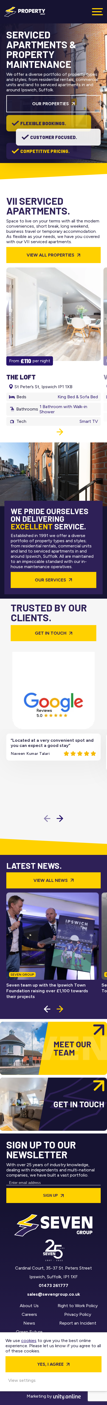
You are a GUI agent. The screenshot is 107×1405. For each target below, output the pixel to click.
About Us (29, 1305)
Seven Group (24, 12)
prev (47, 432)
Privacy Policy (77, 1314)
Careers (29, 1314)
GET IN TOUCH (50, 633)
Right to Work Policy (78, 1305)
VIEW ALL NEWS (50, 880)
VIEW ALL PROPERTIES (50, 255)
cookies (28, 1340)
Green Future (29, 1331)
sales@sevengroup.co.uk (53, 1294)
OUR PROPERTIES (50, 103)
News (29, 1323)
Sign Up (50, 1195)
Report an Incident (77, 1323)
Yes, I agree (50, 1364)
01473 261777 (53, 1285)
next (59, 432)
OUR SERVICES (50, 580)
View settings (22, 1380)
